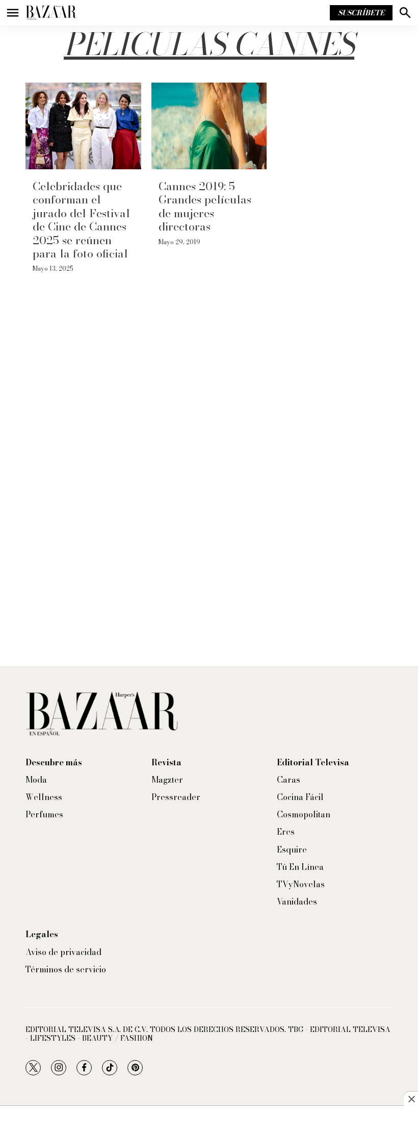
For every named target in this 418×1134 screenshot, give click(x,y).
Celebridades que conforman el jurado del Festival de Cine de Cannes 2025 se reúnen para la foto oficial (81, 219)
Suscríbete (361, 12)
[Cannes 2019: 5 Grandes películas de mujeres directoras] (209, 126)
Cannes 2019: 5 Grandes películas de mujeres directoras (205, 206)
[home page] (50, 12)
